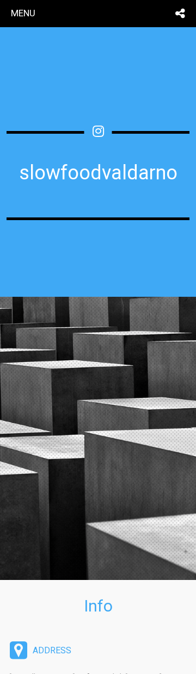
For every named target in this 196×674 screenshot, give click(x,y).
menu (23, 13)
